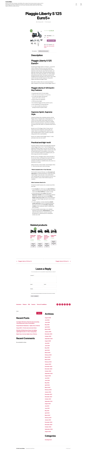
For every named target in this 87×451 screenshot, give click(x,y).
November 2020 (48, 424)
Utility (45, 47)
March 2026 (47, 329)
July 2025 (47, 343)
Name (31, 284)
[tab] (34, 51)
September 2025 (49, 338)
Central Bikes (8, 1)
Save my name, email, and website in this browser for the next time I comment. (43, 293)
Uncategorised (48, 439)
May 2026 (47, 324)
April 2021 (47, 413)
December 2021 (48, 394)
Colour (45, 36)
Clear (47, 37)
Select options (33, 245)
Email (45, 284)
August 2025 (48, 341)
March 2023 (47, 359)
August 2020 (48, 431)
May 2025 (47, 347)
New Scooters (51, 46)
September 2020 (49, 429)
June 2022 (47, 380)
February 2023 (48, 361)
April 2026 (47, 327)
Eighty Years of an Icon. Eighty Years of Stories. (26, 334)
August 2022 (48, 375)
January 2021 (48, 420)
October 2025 (48, 336)
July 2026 (47, 320)
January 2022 (48, 392)
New (47, 46)
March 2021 (47, 415)
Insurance (18, 304)
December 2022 (48, 366)
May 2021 (47, 410)
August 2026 (48, 317)
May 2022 (47, 382)
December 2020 (48, 422)
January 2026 (48, 331)
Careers (33, 304)
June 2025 (47, 345)
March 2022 (47, 387)
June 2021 (47, 408)
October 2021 (48, 399)
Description (34, 51)
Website (31, 288)
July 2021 (47, 406)
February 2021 (48, 417)
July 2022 (47, 378)
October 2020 (48, 426)
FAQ (29, 304)
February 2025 (48, 354)
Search (17, 311)
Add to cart (51, 40)
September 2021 (48, 401)
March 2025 (47, 352)
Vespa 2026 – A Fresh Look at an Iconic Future (26, 328)
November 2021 (48, 396)
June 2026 (47, 322)
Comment (32, 275)
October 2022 (48, 371)
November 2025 (48, 334)
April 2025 (47, 350)
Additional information (43, 51)
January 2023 (48, 364)
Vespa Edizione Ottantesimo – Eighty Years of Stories (28, 325)
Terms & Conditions (42, 304)
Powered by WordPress (30, 448)
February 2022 (48, 389)
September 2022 (49, 373)
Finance (25, 304)
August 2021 (48, 403)
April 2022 (47, 385)
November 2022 (48, 368)
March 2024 (47, 357)
